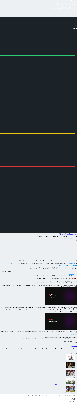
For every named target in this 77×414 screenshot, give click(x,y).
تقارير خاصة (71, 47)
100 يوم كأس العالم (74, 234)
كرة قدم (74, 397)
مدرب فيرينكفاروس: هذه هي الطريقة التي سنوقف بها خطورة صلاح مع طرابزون (64, 392)
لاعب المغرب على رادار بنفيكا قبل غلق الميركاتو (68, 7)
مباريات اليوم (73, 400)
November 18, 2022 (71, 274)
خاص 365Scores (71, 50)
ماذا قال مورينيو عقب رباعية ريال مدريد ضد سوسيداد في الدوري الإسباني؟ (65, 384)
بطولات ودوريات (73, 398)
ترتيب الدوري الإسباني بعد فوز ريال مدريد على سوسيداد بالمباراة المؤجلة (65, 6)
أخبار (74, 32)
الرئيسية (75, 233)
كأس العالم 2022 (11, 263)
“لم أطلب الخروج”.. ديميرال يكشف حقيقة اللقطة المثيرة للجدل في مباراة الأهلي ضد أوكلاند (63, 8)
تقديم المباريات (71, 38)
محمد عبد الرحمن (74, 238)
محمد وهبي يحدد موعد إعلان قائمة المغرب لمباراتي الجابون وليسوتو (66, 4)
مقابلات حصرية (71, 44)
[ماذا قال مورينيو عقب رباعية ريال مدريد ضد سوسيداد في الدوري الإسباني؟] (70, 383)
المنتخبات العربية (73, 399)
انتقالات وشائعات (71, 41)
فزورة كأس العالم (69, 234)
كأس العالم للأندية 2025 (72, 401)
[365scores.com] (75, 21)
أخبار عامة (72, 35)
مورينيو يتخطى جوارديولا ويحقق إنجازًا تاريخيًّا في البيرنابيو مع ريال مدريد (65, 9)
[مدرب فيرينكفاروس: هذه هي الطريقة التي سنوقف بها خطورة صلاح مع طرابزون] (70, 391)
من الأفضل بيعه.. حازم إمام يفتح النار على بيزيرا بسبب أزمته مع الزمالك (65, 3)
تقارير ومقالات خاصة (63, 234)
